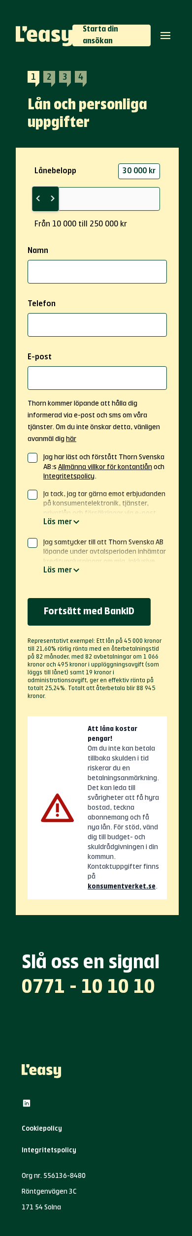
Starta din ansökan (100, 35)
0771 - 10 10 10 (88, 987)
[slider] (45, 199)
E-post (40, 357)
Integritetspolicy (69, 476)
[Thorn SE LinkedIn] (27, 1103)
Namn (38, 251)
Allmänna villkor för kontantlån (105, 467)
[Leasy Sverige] (44, 35)
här (71, 439)
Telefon (42, 304)
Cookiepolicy (42, 1128)
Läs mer (57, 522)
